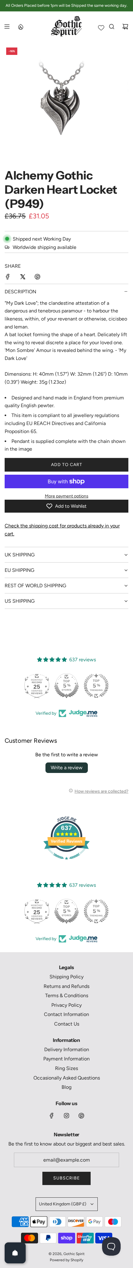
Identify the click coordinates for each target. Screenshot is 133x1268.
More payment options (66, 496)
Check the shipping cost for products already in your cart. (62, 530)
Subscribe (66, 1178)
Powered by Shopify (66, 1260)
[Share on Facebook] (8, 278)
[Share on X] (22, 278)
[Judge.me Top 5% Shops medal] (66, 685)
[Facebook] (51, 1115)
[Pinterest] (81, 1115)
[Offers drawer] (20, 26)
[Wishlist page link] (101, 28)
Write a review (67, 767)
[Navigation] (7, 26)
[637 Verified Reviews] (66, 863)
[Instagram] (66, 1115)
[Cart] (125, 26)
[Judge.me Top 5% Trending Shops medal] (96, 685)
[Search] (111, 26)
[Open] (15, 1252)
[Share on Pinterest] (37, 278)
